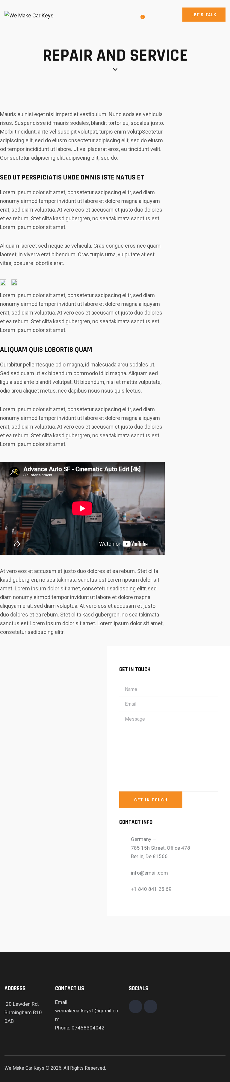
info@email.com (149, 873)
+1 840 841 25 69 (151, 889)
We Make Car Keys (24, 1068)
